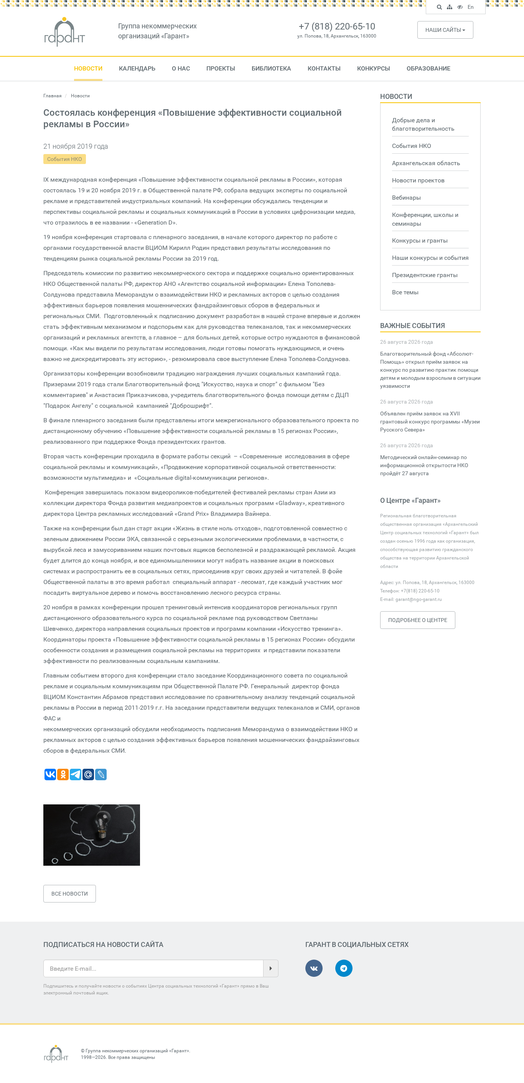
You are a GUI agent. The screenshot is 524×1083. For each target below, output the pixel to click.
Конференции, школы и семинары (425, 219)
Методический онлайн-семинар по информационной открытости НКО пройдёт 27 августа (424, 465)
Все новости (69, 894)
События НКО (64, 159)
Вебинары (406, 197)
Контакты (324, 68)
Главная (52, 95)
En (472, 8)
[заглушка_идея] (91, 835)
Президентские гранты (425, 275)
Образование (428, 68)
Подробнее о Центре (417, 620)
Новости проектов (418, 180)
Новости (88, 68)
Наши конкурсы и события (430, 257)
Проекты (220, 68)
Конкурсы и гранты (420, 240)
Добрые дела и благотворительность (423, 125)
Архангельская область (426, 163)
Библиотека (271, 68)
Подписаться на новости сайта (103, 944)
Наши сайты (443, 30)
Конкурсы (373, 68)
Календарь (137, 68)
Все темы (405, 292)
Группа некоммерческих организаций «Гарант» (137, 1050)
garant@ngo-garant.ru (418, 599)
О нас (181, 68)
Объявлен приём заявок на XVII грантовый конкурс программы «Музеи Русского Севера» (430, 421)
